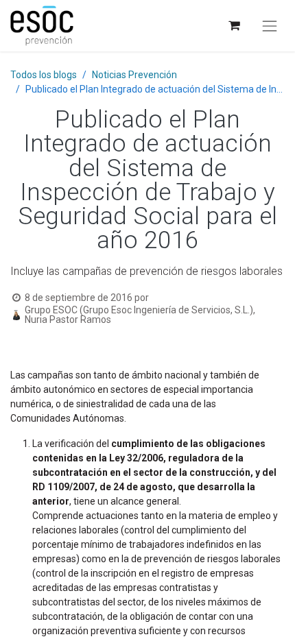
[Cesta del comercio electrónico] (233, 25)
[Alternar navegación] (270, 26)
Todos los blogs (43, 74)
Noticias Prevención (134, 74)
